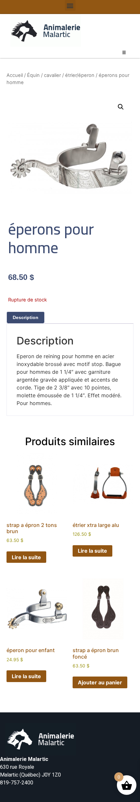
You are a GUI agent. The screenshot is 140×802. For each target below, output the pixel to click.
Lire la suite (26, 557)
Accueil (15, 75)
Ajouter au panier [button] (100, 682)
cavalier (52, 75)
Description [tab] (25, 317)
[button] (70, 5)
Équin (33, 75)
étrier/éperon (79, 75)
